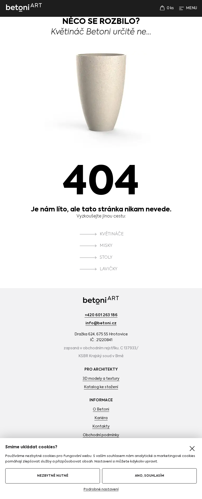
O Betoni (101, 409)
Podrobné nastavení (101, 489)
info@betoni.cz (101, 323)
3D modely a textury (101, 379)
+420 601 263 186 (101, 315)
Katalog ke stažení (101, 387)
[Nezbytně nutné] (192, 448)
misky (106, 246)
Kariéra (101, 418)
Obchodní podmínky (101, 435)
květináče (112, 234)
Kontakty (101, 426)
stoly (106, 258)
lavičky (108, 269)
